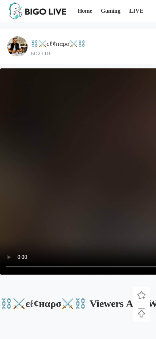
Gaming (110, 11)
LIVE (136, 11)
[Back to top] (141, 313)
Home (85, 11)
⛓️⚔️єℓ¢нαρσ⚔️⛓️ (58, 43)
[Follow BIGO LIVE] (141, 295)
